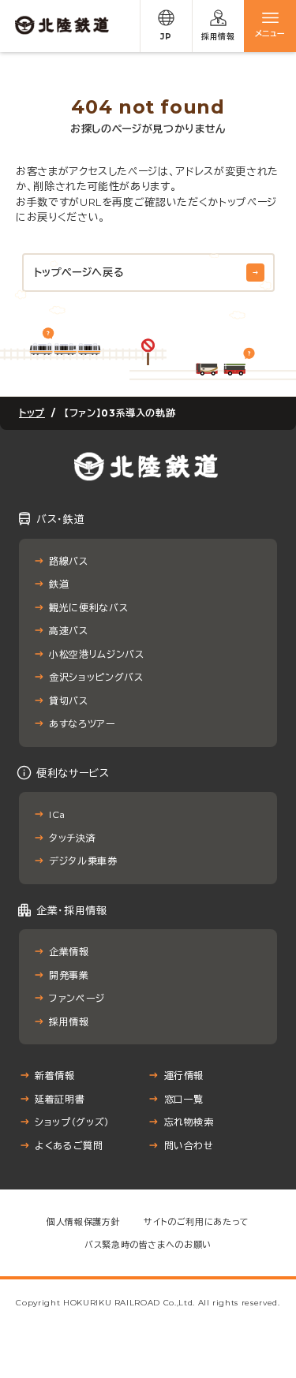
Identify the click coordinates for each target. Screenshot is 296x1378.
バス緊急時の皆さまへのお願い (148, 1244)
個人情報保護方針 (83, 1221)
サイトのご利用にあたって (196, 1221)
